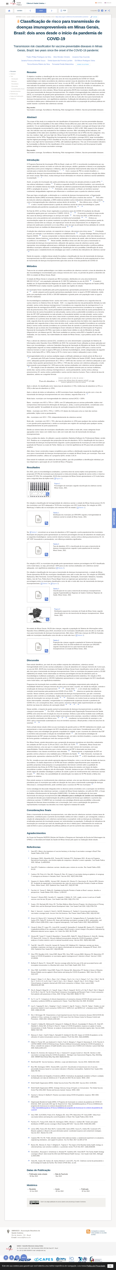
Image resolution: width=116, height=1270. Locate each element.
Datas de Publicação (16, 96)
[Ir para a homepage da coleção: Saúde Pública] (13, 3)
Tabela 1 (82, 507)
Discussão (14, 86)
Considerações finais (17, 89)
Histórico (13, 99)
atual (41, 10)
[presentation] (67, 380)
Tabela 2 (34, 532)
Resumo (13, 71)
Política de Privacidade (96, 1266)
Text (11, 76)
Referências (14, 94)
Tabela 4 (80, 635)
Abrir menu (8, 3)
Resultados (14, 84)
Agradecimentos (15, 91)
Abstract (12, 74)
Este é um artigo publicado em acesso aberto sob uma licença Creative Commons (63, 1201)
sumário (19, 10)
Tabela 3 (45, 583)
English (109, 2)
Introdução (14, 79)
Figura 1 (59, 478)
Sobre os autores (83, 64)
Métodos (14, 81)
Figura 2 (55, 583)
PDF (64, 10)
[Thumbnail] (39, 489)
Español (99, 2)
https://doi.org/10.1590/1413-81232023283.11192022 (72, 17)
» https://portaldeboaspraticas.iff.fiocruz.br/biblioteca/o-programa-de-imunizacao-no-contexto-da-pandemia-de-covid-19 (67, 1109)
